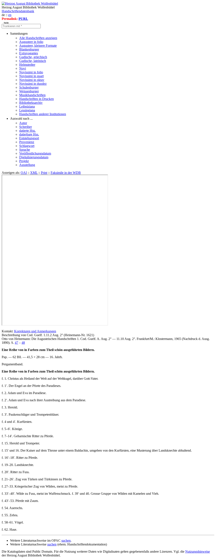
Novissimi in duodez (33, 83)
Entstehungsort (29, 138)
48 (23, 342)
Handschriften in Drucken (36, 99)
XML (34, 172)
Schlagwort (26, 146)
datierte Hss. (27, 130)
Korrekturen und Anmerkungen (35, 331)
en (9, 15)
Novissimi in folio (31, 72)
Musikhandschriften (32, 95)
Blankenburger (29, 49)
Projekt (24, 161)
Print (44, 172)
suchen (66, 540)
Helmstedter (27, 64)
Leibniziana (27, 106)
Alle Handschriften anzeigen (38, 38)
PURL (23, 19)
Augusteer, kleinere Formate (38, 45)
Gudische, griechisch (33, 57)
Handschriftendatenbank (18, 11)
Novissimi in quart (31, 76)
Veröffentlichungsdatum (35, 153)
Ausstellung (27, 165)
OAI (24, 172)
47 (16, 342)
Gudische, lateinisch (32, 61)
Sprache (24, 149)
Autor (23, 123)
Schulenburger (29, 87)
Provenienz (26, 142)
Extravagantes (28, 53)
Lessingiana (27, 110)
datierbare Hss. (29, 134)
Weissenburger (29, 91)
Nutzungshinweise (197, 551)
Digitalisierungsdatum (33, 157)
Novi (22, 68)
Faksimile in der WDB (66, 172)
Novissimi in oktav (31, 80)
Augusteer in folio (31, 42)
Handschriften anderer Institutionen (42, 114)
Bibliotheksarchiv (31, 102)
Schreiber (25, 127)
